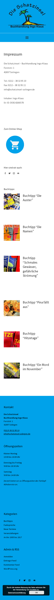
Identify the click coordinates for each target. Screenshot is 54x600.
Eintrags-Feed (10, 560)
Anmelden (8, 556)
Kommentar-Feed (12, 564)
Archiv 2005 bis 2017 (13, 537)
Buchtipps (8, 521)
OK (36, 592)
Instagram (14, 174)
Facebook (5, 174)
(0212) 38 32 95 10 (11, 430)
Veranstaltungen (11, 533)
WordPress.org (10, 568)
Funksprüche (9, 525)
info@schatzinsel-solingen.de (17, 433)
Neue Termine (10, 529)
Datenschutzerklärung (17, 592)
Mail (18, 174)
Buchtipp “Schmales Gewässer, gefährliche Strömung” (30, 267)
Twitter (10, 174)
